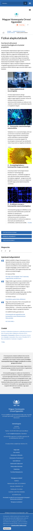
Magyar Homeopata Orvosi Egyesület (16, 20)
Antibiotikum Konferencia (13, 331)
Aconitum (3, 331)
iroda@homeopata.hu (15, 433)
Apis (2, 333)
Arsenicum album (8, 333)
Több (2, 342)
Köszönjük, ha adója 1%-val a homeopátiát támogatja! (16, 497)
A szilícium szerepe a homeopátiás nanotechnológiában (19, 205)
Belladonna (16, 333)
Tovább (29, 222)
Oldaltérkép (17, 469)
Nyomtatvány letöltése (16, 499)
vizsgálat (20, 339)
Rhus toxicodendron (6, 339)
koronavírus (23, 335)
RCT (29, 337)
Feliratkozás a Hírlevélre (16, 455)
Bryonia (21, 333)
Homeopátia (11, 335)
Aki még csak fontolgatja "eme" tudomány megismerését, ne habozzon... (17, 277)
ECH (25, 333)
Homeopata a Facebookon (16, 458)
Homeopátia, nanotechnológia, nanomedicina (19, 127)
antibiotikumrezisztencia (25, 331)
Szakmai (9, 31)
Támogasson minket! (9, 240)
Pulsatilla (25, 337)
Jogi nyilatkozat (16, 460)
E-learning (21, 25)
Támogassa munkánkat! (16, 502)
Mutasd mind (10, 321)
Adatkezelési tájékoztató (16, 463)
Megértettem (7, 528)
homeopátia (4, 335)
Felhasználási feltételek (16, 466)
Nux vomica (19, 337)
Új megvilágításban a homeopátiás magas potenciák (18, 166)
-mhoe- (10, 147)
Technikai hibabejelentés (16, 472)
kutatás (6, 337)
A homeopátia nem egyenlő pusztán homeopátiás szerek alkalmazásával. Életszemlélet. (16, 316)
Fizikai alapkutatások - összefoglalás (16, 90)
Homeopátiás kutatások (19, 31)
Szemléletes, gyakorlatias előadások (15, 299)
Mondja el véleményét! (9, 236)
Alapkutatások (11, 32)
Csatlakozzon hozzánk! (10, 232)
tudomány (14, 339)
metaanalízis (12, 337)
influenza (17, 335)
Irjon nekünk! (16, 452)
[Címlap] (16, 14)
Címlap (3, 33)
